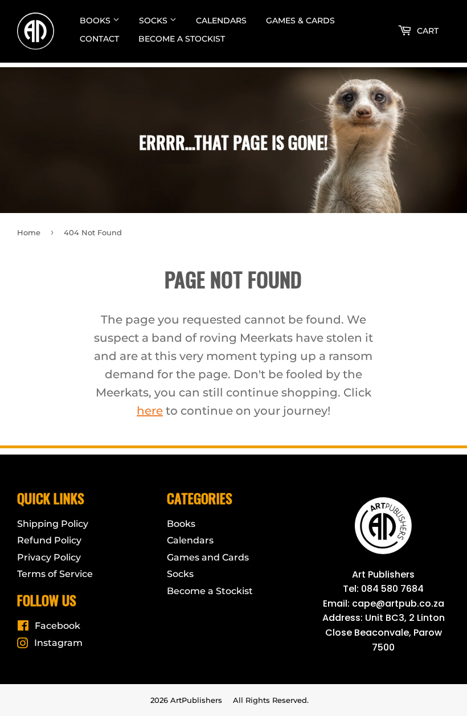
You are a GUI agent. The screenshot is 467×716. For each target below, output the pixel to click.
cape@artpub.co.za (398, 603)
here (150, 411)
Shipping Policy (52, 523)
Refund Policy (49, 540)
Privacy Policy (49, 557)
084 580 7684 (392, 588)
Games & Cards (300, 20)
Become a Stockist (181, 39)
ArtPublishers (196, 700)
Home (28, 232)
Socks (154, 20)
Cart (427, 31)
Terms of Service (55, 573)
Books (96, 20)
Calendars (221, 20)
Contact (99, 39)
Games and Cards (208, 557)
